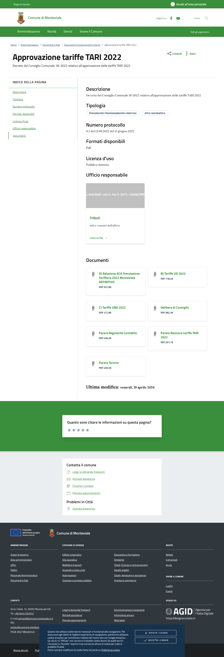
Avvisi (169, 565)
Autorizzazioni (69, 575)
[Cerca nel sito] (206, 18)
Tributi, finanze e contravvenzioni (131, 565)
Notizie (169, 555)
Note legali (119, 620)
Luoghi (169, 586)
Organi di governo (19, 555)
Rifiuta (158, 632)
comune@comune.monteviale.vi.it (35, 618)
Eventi (169, 591)
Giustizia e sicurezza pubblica (77, 580)
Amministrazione (29, 45)
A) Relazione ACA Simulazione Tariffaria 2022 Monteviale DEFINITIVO (119, 277)
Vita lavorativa (69, 560)
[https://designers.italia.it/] (190, 611)
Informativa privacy (124, 615)
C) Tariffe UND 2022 (112, 307)
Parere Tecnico (109, 362)
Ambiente (119, 560)
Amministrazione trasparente (129, 610)
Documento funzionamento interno (82, 45)
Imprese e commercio (125, 580)
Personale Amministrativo (23, 575)
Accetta (158, 640)
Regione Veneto (22, 4)
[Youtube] (176, 18)
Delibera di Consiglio (175, 307)
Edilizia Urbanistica (72, 555)
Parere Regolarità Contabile (118, 333)
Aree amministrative (21, 560)
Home (13, 45)
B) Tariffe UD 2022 (173, 273)
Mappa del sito (20, 650)
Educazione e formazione (127, 555)
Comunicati (171, 560)
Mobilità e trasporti (72, 565)
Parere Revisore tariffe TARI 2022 (180, 335)
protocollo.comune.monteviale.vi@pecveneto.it (34, 627)
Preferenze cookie (110, 650)
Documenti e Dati (51, 45)
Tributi (95, 218)
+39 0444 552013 (24, 613)
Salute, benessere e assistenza (130, 575)
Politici (13, 570)
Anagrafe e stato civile (73, 570)
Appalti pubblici (121, 570)
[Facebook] (169, 18)
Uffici (13, 565)
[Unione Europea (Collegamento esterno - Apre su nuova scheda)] (26, 533)
